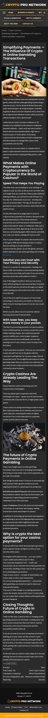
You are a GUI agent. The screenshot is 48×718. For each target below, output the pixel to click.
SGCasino (6, 255)
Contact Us (27, 24)
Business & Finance (26, 12)
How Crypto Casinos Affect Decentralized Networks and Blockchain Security (35, 673)
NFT (40, 12)
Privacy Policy (16, 707)
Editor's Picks (11, 663)
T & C (26, 707)
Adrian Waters (9, 64)
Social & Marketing (12, 18)
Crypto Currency (33, 18)
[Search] (44, 12)
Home (10, 12)
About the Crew (11, 24)
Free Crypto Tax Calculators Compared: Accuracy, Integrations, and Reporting (13, 673)
